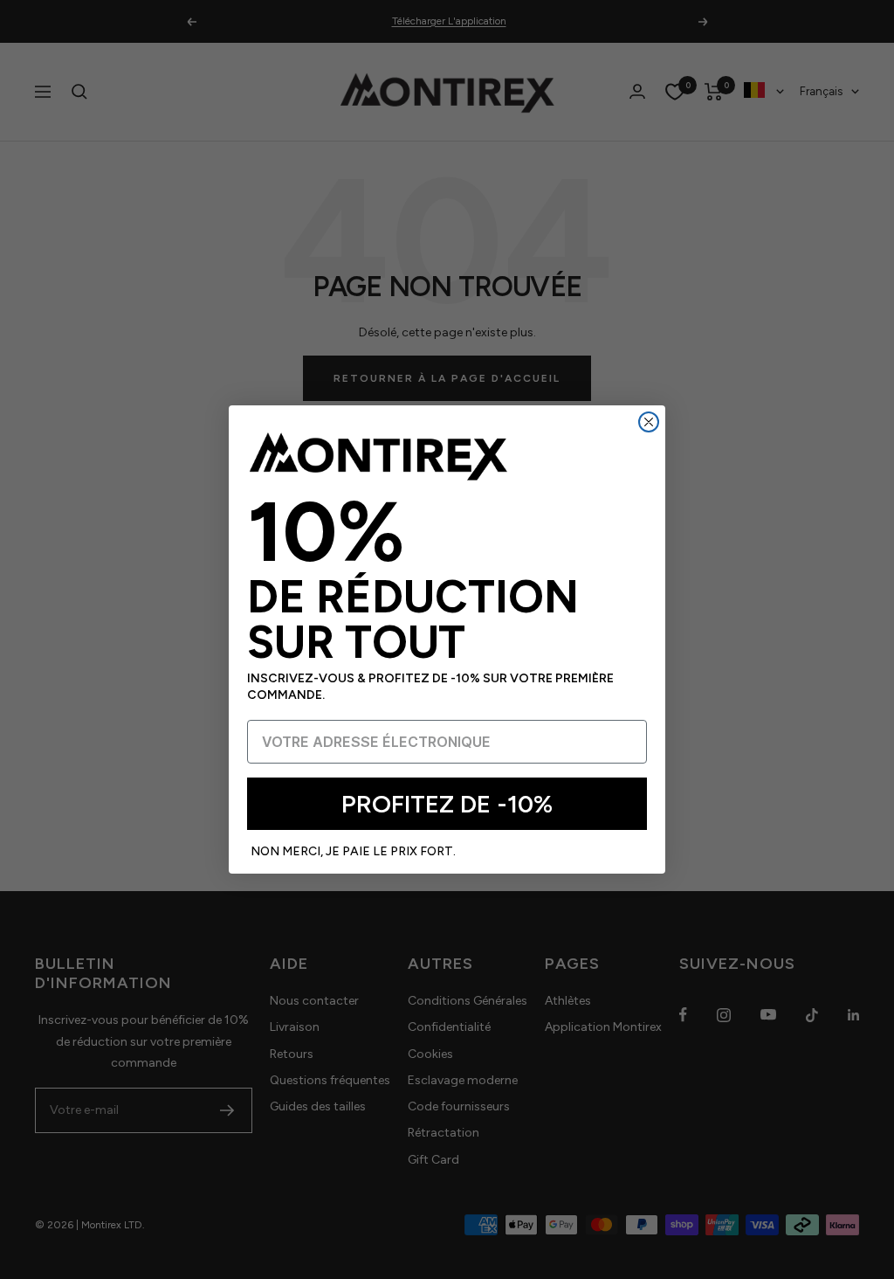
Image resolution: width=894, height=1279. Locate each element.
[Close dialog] (648, 422)
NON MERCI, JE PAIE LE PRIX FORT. (353, 851)
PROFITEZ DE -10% (447, 804)
